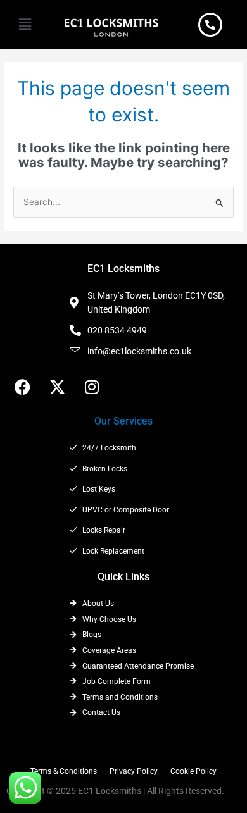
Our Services (123, 421)
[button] (24, 24)
